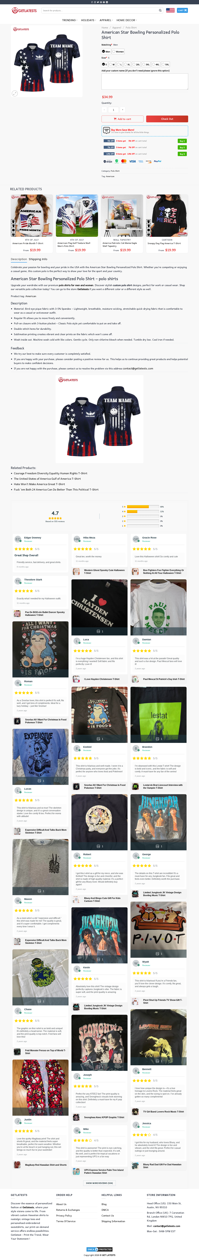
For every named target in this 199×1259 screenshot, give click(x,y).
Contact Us (108, 1215)
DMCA (105, 1210)
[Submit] (160, 10)
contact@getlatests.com (138, 368)
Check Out (167, 119)
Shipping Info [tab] (38, 259)
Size (104, 57)
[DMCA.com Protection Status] (99, 1249)
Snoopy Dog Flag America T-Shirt (164, 243)
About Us (61, 1204)
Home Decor (126, 20)
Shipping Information (113, 1221)
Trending (69, 20)
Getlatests (28, 1207)
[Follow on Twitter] (98, 2)
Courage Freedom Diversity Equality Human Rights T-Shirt (50, 473)
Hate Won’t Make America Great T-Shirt (39, 484)
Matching (107, 44)
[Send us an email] (101, 2)
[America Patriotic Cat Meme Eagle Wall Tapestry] (122, 216)
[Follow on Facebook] (92, 2)
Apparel (105, 20)
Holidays (87, 20)
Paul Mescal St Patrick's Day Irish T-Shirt (164, 679)
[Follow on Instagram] (95, 2)
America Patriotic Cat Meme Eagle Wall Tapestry (120, 244)
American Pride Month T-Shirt (27, 243)
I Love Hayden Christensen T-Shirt (101, 679)
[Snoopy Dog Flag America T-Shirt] (167, 216)
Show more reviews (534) (99, 1183)
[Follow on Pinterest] (104, 2)
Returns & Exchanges (68, 1210)
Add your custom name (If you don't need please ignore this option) (135, 70)
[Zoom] (15, 93)
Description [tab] (19, 259)
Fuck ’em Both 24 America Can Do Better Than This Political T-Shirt (56, 489)
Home (105, 27)
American (110, 176)
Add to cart (124, 119)
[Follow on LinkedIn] (107, 2)
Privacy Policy (64, 1215)
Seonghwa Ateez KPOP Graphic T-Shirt (104, 1117)
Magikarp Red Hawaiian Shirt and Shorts (46, 1165)
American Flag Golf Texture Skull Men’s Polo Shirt (74, 244)
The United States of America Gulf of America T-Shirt (47, 478)
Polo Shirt (131, 27)
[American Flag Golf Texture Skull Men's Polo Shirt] (77, 216)
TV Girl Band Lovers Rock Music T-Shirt (163, 1112)
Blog (104, 1204)
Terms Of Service (66, 1221)
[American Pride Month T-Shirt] (32, 216)
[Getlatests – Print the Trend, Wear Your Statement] (24, 10)
